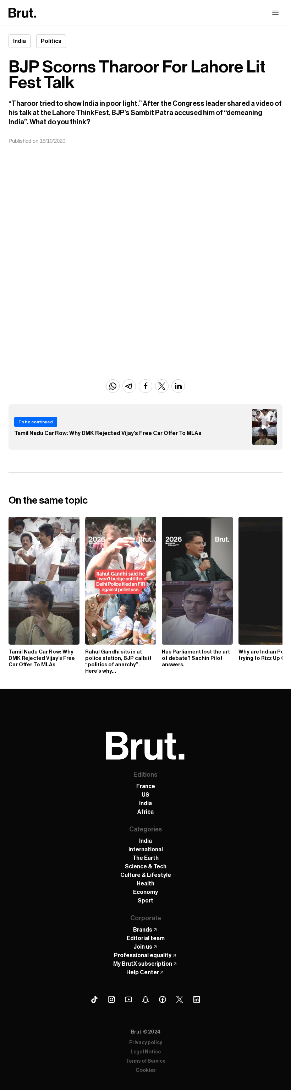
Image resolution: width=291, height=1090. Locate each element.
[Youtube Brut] (128, 999)
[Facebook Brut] (162, 999)
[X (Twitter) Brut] (179, 999)
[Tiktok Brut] (94, 999)
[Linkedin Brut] (197, 999)
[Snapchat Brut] (145, 999)
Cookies (146, 1070)
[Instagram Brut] (111, 999)
